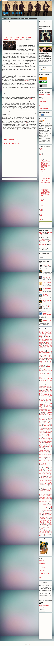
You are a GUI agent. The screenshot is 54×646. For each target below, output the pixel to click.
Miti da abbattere (14, 18)
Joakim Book (41, 427)
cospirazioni (50, 367)
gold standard (41, 402)
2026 (41, 148)
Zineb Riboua (44, 534)
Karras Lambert (48, 438)
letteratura (43, 445)
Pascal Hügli (50, 476)
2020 (41, 155)
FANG (40, 390)
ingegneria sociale (6, 39)
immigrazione (50, 412)
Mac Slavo (43, 451)
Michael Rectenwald (42, 466)
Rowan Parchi (47, 498)
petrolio (50, 484)
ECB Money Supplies (42, 564)
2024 (41, 150)
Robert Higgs (45, 494)
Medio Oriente (46, 460)
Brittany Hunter (45, 356)
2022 (41, 153)
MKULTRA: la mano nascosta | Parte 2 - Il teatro (47, 289)
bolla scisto (41, 353)
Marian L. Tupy (41, 454)
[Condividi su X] (28, 39)
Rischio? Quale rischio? (44, 172)
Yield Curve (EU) (41, 577)
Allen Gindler (49, 335)
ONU (43, 476)
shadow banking (45, 503)
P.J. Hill (46, 476)
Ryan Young (44, 500)
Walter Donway (47, 529)
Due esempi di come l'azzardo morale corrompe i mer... (45, 169)
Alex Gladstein (50, 333)
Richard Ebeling (48, 490)
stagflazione (43, 508)
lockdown (15, 39)
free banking (50, 394)
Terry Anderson (41, 516)
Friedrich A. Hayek (49, 395)
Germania (41, 400)
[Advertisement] (19, 30)
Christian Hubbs (50, 361)
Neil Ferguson (9, 91)
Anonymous (41, 232)
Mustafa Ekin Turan (41, 470)
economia (49, 382)
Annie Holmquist (44, 340)
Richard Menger (47, 491)
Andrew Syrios (47, 339)
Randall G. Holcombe (44, 488)
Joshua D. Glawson (41, 435)
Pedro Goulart (43, 481)
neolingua (18, 39)
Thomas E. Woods (41, 517)
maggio (42, 201)
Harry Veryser (45, 409)
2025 (41, 149)
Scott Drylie (47, 502)
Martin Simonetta (49, 457)
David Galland (49, 372)
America (47, 336)
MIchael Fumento (44, 463)
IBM (42, 412)
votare (51, 528)
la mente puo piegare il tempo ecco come (45, 236)
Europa (48, 389)
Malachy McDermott (46, 452)
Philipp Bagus (46, 485)
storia (46, 512)
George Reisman (49, 398)
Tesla (45, 516)
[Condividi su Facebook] (29, 39)
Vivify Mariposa (41, 528)
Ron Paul (44, 497)
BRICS (40, 356)
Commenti (41, 257)
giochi (47, 401)
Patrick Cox (46, 477)
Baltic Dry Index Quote (42, 560)
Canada (48, 357)
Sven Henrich (45, 513)
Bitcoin (41, 348)
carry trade (43, 358)
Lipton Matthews (42, 447)
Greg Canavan (50, 404)
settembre (42, 196)
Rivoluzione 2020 (43, 177)
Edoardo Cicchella (48, 384)
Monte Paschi (41, 469)
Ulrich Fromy (46, 523)
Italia (51, 416)
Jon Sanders (43, 432)
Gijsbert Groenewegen (42, 401)
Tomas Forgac (49, 520)
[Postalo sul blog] (27, 39)
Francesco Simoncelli (47, 120)
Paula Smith (43, 480)
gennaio (42, 206)
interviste (43, 416)
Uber (51, 522)
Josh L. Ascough (48, 434)
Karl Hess (49, 437)
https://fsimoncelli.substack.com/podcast (44, 94)
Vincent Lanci (41, 527)
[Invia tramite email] (26, 39)
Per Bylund (50, 481)
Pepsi (46, 481)
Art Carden (43, 343)
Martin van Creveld (42, 458)
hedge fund (50, 409)
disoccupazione (49, 378)
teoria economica (46, 515)
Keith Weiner (43, 439)
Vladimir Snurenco (46, 528)
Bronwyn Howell (50, 356)
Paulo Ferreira (47, 480)
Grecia (45, 404)
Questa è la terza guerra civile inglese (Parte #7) (47, 295)
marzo (42, 204)
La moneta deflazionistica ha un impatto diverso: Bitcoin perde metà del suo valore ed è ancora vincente (47, 320)
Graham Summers (46, 403)
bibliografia (47, 346)
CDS (45, 359)
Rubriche (10, 18)
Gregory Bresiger (42, 405)
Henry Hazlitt (49, 410)
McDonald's (49, 459)
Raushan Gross (50, 488)
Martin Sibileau (44, 457)
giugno (42, 200)
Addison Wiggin (47, 331)
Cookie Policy (41, 609)
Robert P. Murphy (47, 495)
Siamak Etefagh (48, 505)
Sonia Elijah (43, 507)
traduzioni (25, 39)
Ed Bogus (44, 384)
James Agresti (49, 419)
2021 (41, 154)
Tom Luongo (44, 520)
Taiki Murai (49, 514)
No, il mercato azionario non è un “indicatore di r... (45, 164)
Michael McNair (47, 464)
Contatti (28, 18)
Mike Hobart (43, 468)
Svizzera (40, 514)
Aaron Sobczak (41, 331)
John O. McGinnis (47, 429)
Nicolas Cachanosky (46, 472)
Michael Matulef (42, 464)
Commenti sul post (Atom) (20, 181)
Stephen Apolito (49, 510)
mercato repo (48, 461)
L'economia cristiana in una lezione (44, 104)
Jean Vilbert (40, 424)
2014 (41, 214)
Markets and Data (41, 570)
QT (43, 487)
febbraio (42, 205)
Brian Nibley (49, 355)
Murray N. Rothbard (47, 469)
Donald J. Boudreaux (49, 379)
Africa (43, 332)
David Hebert (47, 373)
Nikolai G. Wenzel (49, 473)
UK (41, 523)
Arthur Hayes (47, 343)
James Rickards (41, 421)
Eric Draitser (40, 387)
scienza (43, 502)
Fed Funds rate (41, 566)
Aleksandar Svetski (43, 333)
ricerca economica (48, 489)
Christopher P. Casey (48, 362)
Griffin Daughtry (46, 406)
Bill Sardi (45, 347)
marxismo (47, 458)
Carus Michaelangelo (49, 358)
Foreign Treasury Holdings (42, 567)
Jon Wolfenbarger (48, 432)
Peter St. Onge (44, 483)
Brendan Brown (41, 354)
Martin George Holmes (46, 456)
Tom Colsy (40, 520)
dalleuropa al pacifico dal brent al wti (45, 244)
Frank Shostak (41, 393)
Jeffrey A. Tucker (12, 39)
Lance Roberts (48, 442)
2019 (41, 208)
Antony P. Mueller (41, 341)
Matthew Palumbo (45, 459)
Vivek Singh (49, 527)
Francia (44, 392)
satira (40, 502)
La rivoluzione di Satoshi (42, 101)
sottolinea (26, 80)
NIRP (49, 474)
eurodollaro (43, 389)
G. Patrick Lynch (42, 396)
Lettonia (49, 445)
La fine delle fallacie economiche (43, 108)
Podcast (18, 18)
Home (3, 18)
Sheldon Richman (41, 505)
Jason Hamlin (49, 422)
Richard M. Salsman (41, 491)
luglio (42, 199)
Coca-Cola (46, 365)
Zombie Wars (41, 535)
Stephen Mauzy (41, 511)
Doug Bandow (42, 380)
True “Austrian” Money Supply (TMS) (44, 573)
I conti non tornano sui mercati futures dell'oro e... (45, 195)
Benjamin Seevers (49, 345)
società (50, 506)
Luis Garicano (41, 450)
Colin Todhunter (41, 366)
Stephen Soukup (46, 511)
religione (42, 489)
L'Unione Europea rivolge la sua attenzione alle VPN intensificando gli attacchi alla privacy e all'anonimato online (47, 313)
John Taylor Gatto (41, 431)
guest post (49, 407)
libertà (44, 446)
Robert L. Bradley (42, 495)
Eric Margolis (48, 387)
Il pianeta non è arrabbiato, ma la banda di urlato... (45, 193)
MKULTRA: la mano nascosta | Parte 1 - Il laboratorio (47, 270)
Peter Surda (48, 483)
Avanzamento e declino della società (44, 105)
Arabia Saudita (41, 342)
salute (48, 500)
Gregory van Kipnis (41, 406)
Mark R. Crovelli (47, 455)
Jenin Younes (44, 426)
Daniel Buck (44, 369)
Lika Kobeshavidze (49, 446)
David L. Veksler (49, 374)
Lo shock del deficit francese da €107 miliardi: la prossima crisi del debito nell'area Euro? (47, 277)
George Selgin (42, 399)
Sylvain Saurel (45, 514)
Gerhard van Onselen (48, 399)
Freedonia (42, 395)
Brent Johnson (47, 354)
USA (51, 523)
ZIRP (49, 534)
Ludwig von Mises (47, 449)
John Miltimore (41, 429)
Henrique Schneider (43, 410)
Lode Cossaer (47, 448)
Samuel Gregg (49, 501)
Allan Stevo (45, 335)
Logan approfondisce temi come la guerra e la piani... (45, 162)
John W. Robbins (48, 431)
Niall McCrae (48, 471)
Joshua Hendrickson (48, 435)
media (40, 460)
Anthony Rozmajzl (49, 340)
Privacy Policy (41, 607)
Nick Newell (40, 472)
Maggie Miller (47, 451)
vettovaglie (50, 525)
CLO (42, 365)
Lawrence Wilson (41, 444)
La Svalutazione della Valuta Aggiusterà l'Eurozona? (46, 265)
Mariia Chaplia (45, 454)
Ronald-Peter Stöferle (49, 497)
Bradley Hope (46, 353)
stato (22, 39)
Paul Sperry (48, 479)
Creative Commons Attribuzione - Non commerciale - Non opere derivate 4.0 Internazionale (44, 605)
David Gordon (41, 373)
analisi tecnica (44, 337)
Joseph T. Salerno (41, 434)
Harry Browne (41, 409)
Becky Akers (45, 345)
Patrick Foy (50, 477)
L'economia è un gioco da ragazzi (43, 102)
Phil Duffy (42, 485)
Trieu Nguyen (49, 521)
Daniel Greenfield (45, 370)
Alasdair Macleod (49, 332)
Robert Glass (5, 91)
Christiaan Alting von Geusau (43, 361)
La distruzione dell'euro (44, 160)
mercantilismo (41, 461)
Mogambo (50, 468)
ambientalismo (41, 336)
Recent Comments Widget (49, 250)
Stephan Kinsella (46, 509)
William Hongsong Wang (46, 531)
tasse (40, 515)
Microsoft (40, 467)
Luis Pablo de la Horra (46, 450)
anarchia (50, 337)
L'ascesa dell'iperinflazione (44, 183)
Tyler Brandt (48, 522)
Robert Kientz (50, 494)
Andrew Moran (41, 339)
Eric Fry (44, 387)
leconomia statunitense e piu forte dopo (45, 240)
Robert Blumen (41, 493)
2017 (41, 210)
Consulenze (25, 18)
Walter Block (42, 529)
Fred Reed (45, 394)
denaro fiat (44, 376)
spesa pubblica (49, 507)
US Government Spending (42, 574)
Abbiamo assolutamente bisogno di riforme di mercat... (45, 166)
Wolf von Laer (50, 532)
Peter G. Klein (43, 482)
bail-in (47, 344)
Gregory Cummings (48, 405)
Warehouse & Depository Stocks (43, 576)
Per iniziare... (6, 18)
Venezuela (44, 525)
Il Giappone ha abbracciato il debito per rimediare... (45, 174)
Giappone (47, 400)
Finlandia (48, 391)
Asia (39, 344)
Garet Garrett (47, 396)
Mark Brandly (49, 454)
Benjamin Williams (42, 346)
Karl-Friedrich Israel (42, 438)
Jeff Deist (48, 424)
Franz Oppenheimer (48, 393)
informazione (41, 414)
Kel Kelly (48, 439)
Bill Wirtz (48, 347)
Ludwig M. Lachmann (41, 449)
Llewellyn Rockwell (47, 447)
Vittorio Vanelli (45, 527)
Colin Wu (45, 366)
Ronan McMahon (42, 498)
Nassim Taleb (47, 470)
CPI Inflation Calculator (42, 563)
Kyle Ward (44, 442)
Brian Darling (44, 355)
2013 (41, 215)
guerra (51, 406)
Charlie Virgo (49, 359)
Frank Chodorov (48, 392)
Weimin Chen (40, 530)
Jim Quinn (49, 426)
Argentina (46, 342)
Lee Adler (46, 444)
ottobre (42, 159)
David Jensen (44, 374)
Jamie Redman (47, 421)
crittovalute (42, 368)
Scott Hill (51, 502)
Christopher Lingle (42, 362)
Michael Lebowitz (49, 463)
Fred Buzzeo (41, 394)
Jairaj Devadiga (44, 419)
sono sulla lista (30, 98)
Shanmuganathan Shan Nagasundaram (46, 504)
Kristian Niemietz (44, 441)
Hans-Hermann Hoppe (47, 408)
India (42, 413)
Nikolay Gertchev (41, 474)
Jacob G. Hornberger (45, 418)
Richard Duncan (43, 490)
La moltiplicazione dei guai (44, 189)
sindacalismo (41, 506)
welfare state (45, 530)
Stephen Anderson (44, 510)
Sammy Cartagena (44, 501)
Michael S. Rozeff (48, 466)
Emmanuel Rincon (49, 386)
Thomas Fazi (46, 517)
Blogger (29, 644)
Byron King (40, 357)
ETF (41, 388)
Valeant (43, 524)
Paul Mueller (44, 479)
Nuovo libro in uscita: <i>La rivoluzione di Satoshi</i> (44, 24)
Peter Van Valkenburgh (45, 484)
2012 (41, 216)
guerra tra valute (43, 407)
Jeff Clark (44, 424)
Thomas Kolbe (46, 518)
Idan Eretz (45, 412)
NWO (21, 39)
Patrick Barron (42, 477)
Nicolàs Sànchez (44, 473)
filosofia (43, 391)
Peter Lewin (47, 482)
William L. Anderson (44, 532)
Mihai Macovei (46, 467)
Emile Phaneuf (44, 386)
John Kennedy (49, 428)
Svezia (49, 513)
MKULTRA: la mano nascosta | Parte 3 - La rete (47, 301)
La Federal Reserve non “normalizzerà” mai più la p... (45, 191)
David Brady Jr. (44, 372)
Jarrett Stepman (44, 422)
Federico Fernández (45, 390)
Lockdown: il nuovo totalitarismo (45, 182)
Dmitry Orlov (43, 379)
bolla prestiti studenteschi (46, 352)
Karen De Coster (45, 437)
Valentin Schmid (47, 524)
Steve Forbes (50, 511)
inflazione (47, 413)
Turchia (44, 522)
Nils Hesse (46, 474)
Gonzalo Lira (40, 403)
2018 (41, 209)
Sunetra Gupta (25, 122)
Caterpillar (41, 359)
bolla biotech (46, 349)
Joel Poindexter (41, 428)
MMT (46, 468)
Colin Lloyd (49, 365)
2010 (41, 219)
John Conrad (45, 428)
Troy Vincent (40, 522)
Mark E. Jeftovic (41, 455)
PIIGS (51, 485)
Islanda (47, 416)
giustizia (50, 401)
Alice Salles (41, 335)
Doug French (47, 380)
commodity (48, 366)
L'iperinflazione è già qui (44, 167)
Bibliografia (21, 18)
